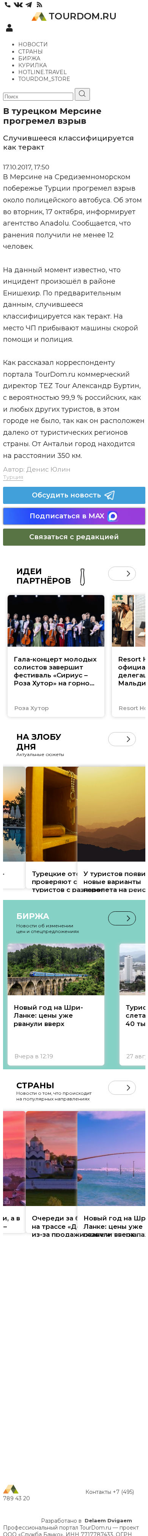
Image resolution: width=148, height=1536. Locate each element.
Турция (13, 477)
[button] (115, 573)
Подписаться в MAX (67, 516)
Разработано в (86, 1520)
